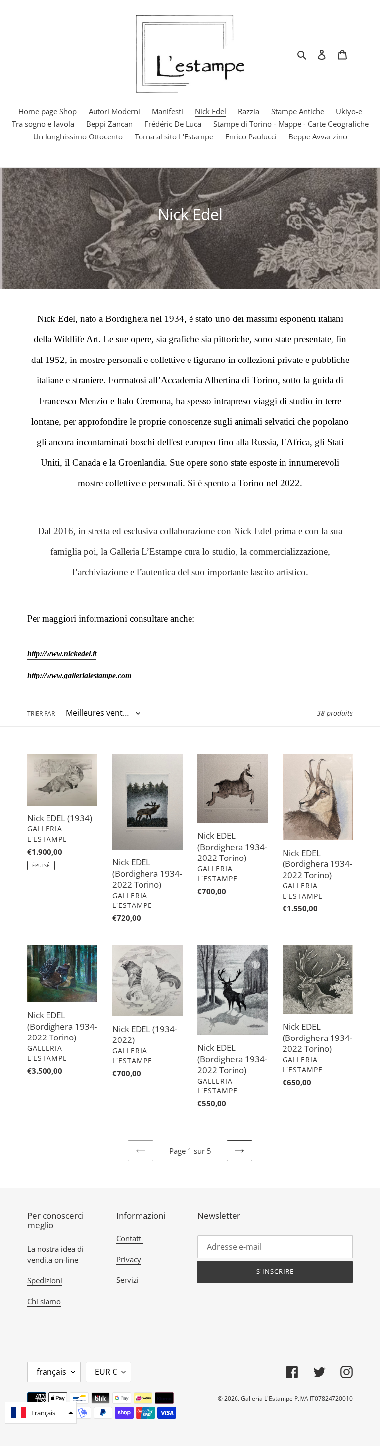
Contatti (129, 1238)
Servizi (127, 1280)
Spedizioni (44, 1280)
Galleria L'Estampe (267, 1398)
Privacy (128, 1259)
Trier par (41, 713)
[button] (41, 1413)
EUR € (106, 1371)
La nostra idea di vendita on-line (55, 1254)
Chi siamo (44, 1301)
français (51, 1371)
